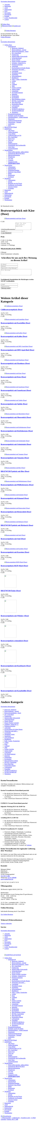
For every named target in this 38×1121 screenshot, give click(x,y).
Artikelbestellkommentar (8, 229)
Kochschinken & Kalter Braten (21, 68)
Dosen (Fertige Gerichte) (19, 61)
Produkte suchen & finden (15, 115)
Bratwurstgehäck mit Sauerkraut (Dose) (16, 390)
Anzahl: (3, 231)
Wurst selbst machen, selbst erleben (18, 152)
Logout (6, 19)
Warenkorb (11, 119)
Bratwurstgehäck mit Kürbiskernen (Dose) (17, 431)
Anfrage (29, 845)
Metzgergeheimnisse (14, 155)
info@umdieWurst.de (7, 879)
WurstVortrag (8, 165)
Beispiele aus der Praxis (15, 183)
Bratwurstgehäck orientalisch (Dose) (14, 641)
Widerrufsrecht (8, 193)
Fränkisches (15, 55)
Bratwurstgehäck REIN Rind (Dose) (14, 566)
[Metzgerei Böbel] (5, 24)
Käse (13, 83)
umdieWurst (7, 129)
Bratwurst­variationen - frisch (20, 51)
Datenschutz (8, 9)
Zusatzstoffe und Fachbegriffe (17, 145)
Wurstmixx (15, 112)
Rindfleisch (15, 78)
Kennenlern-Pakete (17, 104)
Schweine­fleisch (16, 76)
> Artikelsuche (15, 1118)
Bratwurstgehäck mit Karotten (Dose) (15, 552)
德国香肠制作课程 (14, 163)
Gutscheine (15, 91)
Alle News (11, 130)
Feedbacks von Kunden (15, 185)
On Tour (10, 158)
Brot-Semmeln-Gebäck (18, 99)
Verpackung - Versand (14, 122)
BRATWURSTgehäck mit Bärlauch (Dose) (17, 525)
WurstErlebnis (8, 150)
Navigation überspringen (8, 1)
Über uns (10, 140)
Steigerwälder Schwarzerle (19, 56)
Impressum (7, 6)
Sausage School (12, 186)
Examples (11, 188)
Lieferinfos (11, 124)
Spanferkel (15, 74)
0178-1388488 (12, 877)
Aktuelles (7, 4)
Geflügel (14, 84)
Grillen (14, 81)
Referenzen (11, 175)
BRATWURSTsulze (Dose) (11, 591)
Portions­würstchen (17, 64)
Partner (10, 142)
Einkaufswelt (12, 46)
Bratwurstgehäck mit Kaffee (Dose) (14, 336)
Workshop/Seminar (13, 170)
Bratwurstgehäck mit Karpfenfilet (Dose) (16, 691)
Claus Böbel (11, 134)
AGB (6, 8)
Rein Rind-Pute (16, 102)
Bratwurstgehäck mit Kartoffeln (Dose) (15, 323)
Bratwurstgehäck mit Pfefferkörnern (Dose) (17, 485)
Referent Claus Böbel (14, 172)
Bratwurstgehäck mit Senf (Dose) (13, 539)
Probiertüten (15, 96)
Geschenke (15, 71)
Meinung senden (5, 288)
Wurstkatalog (8, 200)
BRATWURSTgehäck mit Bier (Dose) (15, 471)
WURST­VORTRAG (18, 109)
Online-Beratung (6, 37)
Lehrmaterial (15, 106)
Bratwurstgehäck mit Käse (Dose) (13, 377)
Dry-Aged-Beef (16, 53)
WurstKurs (7, 178)
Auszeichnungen (13, 148)
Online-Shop (8, 45)
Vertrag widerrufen (6, 923)
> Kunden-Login (25, 1118)
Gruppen (10, 160)
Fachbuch (11, 177)
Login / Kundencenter (10, 18)
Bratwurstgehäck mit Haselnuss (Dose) (15, 363)
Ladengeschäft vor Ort (14, 135)
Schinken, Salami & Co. (19, 63)
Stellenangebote (12, 143)
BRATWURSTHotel (10, 127)
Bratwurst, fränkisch (18, 48)
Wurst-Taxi (11, 138)
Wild (13, 86)
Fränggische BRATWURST (16, 153)
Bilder (10, 173)
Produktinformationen (14, 114)
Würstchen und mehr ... (18, 69)
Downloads (7, 14)
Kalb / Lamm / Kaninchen (19, 79)
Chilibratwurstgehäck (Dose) (11, 309)
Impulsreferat (12, 168)
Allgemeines (11, 167)
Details (10, 182)
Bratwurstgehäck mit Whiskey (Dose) (15, 616)
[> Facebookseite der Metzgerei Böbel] (12, 955)
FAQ (5, 11)
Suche (9, 1116)
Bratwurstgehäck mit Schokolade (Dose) (16, 444)
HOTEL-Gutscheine (18, 101)
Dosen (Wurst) (16, 59)
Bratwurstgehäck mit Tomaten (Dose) (15, 458)
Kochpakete (15, 97)
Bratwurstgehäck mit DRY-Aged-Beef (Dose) (17, 350)
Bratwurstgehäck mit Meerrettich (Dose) (16, 417)
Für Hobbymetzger (17, 92)
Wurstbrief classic (17, 73)
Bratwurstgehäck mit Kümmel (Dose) (15, 498)
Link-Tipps (11, 147)
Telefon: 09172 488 (12, 1119)
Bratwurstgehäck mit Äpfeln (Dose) (14, 404)
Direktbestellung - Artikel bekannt (18, 117)
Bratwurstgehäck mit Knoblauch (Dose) (16, 666)
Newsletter (7, 13)
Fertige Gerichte (16, 87)
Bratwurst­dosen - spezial (19, 50)
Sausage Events (12, 162)
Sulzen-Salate (16, 89)
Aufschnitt (15, 66)
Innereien (14, 94)
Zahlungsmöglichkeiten (15, 120)
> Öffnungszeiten (6, 1118)
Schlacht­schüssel (17, 58)
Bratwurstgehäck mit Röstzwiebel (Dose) (16, 512)
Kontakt (6, 16)
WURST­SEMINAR (18, 110)
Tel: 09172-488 (5, 876)
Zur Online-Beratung (7, 914)
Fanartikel (15, 107)
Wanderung (11, 157)
